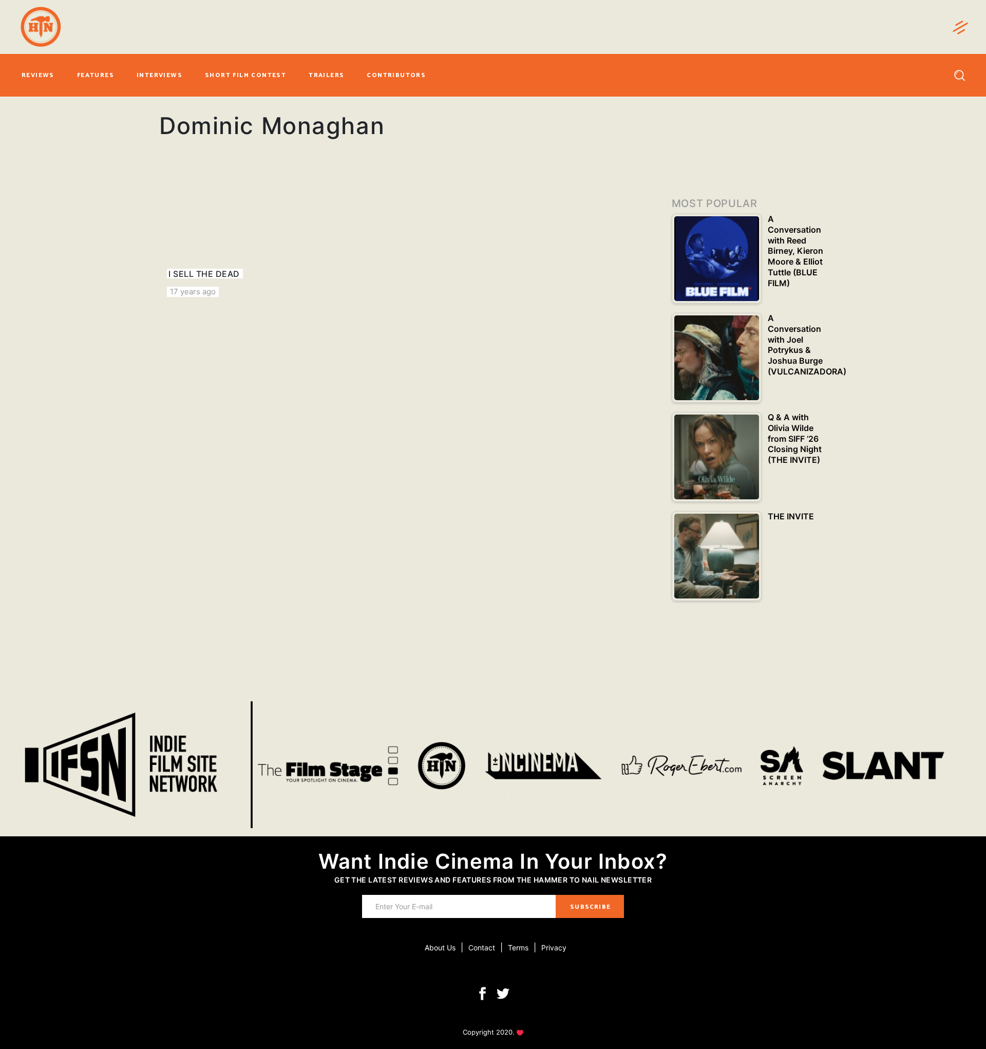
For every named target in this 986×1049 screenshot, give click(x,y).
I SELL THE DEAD (203, 274)
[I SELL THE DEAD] (236, 236)
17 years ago (193, 291)
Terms (518, 947)
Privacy (553, 947)
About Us (440, 947)
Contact (481, 947)
